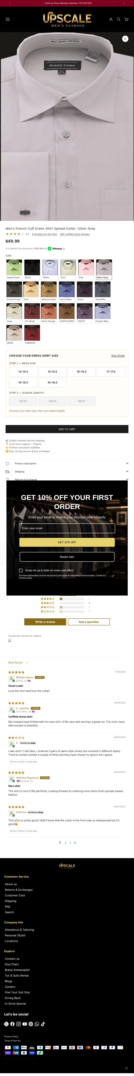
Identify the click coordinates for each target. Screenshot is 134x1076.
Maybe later (67, 556)
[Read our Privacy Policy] (113, 576)
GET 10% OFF (67, 542)
